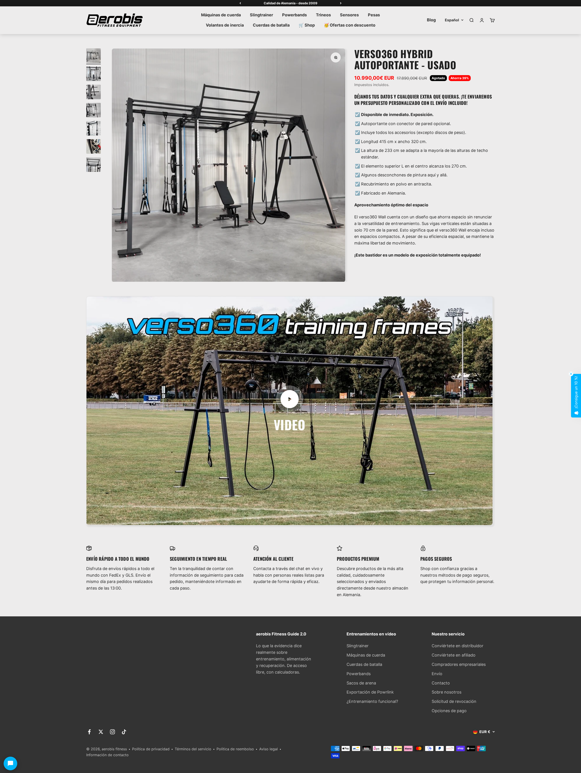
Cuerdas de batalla (271, 25)
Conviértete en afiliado (453, 655)
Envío (437, 673)
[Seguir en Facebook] (89, 732)
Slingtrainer (261, 14)
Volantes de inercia (225, 25)
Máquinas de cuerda (221, 14)
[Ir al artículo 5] (93, 129)
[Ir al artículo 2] (93, 74)
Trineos (323, 14)
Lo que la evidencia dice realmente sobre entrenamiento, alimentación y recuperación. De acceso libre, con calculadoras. (283, 658)
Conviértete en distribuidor (457, 645)
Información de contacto (107, 755)
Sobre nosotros (446, 692)
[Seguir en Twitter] (101, 732)
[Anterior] (240, 3)
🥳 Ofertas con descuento (349, 25)
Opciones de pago (449, 710)
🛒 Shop (307, 25)
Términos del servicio (193, 749)
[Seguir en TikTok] (124, 732)
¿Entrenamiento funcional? (372, 701)
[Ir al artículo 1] (93, 56)
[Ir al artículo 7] (93, 165)
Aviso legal (268, 749)
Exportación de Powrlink (370, 692)
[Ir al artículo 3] (93, 93)
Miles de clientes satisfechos (290, 3)
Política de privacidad (151, 749)
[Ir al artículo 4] (93, 111)
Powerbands (294, 14)
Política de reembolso (235, 749)
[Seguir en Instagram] (112, 732)
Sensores (349, 14)
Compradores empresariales (459, 664)
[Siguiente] (341, 3)
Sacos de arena (361, 683)
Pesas (374, 14)
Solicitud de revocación (454, 701)
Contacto (441, 683)
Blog (431, 19)
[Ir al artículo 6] (93, 147)
